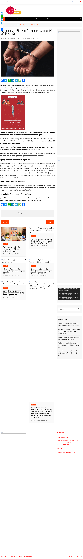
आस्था (40, 19)
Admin (4, 38)
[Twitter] (2, 13)
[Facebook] (2, 10)
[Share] (2, 29)
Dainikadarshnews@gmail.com (66, 452)
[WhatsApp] (2, 16)
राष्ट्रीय (22, 19)
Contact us (10, 2)
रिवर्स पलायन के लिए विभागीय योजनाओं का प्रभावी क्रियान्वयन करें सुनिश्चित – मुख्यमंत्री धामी (41, 271)
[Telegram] (2, 23)
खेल (51, 19)
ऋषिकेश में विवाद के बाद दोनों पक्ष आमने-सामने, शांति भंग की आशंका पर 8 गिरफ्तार (14, 271)
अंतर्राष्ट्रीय (28, 19)
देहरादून (28, 38)
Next (49, 222)
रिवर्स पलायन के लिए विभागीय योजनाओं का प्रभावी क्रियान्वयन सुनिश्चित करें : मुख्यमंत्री (12, 249)
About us (3, 2)
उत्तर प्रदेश (15, 19)
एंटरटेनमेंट (46, 19)
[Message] (2, 26)
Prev (6, 222)
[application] (69, 294)
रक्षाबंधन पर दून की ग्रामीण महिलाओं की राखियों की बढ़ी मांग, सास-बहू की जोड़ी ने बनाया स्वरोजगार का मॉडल (41, 241)
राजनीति (35, 19)
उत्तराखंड (8, 19)
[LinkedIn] (2, 19)
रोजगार (56, 19)
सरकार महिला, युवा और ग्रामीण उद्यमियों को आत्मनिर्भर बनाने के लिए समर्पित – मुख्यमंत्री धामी (13, 293)
